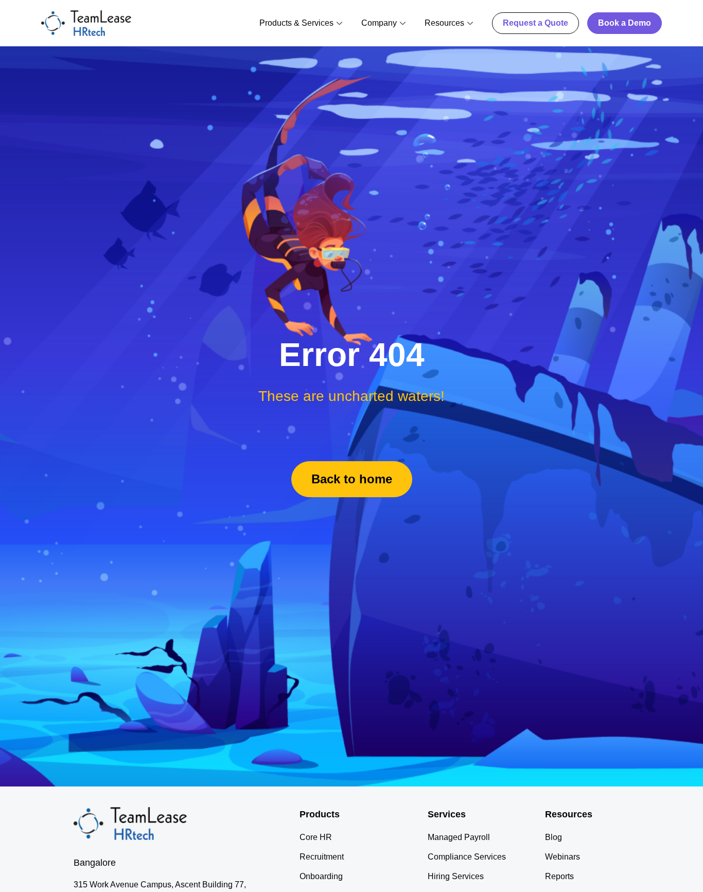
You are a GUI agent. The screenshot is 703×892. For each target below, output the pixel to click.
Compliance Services (467, 856)
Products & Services (296, 23)
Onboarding (321, 876)
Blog (553, 837)
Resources (444, 23)
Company (379, 23)
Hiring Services (456, 876)
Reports (559, 876)
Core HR (316, 837)
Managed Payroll (459, 837)
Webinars (562, 856)
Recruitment (322, 856)
